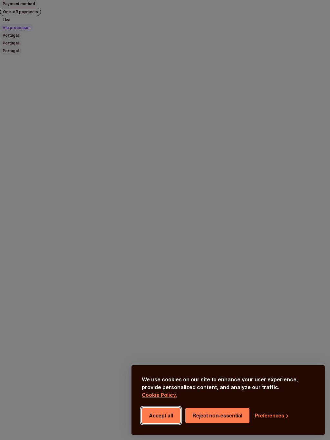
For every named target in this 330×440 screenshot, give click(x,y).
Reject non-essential (217, 415)
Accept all (161, 415)
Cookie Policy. (159, 395)
